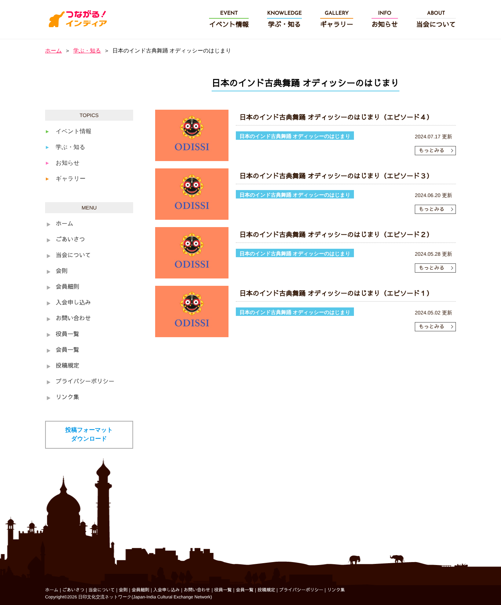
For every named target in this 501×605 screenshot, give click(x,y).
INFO (385, 20)
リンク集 (67, 398)
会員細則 (67, 287)
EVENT (229, 20)
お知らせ (68, 163)
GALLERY (336, 20)
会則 (61, 271)
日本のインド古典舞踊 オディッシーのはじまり (294, 136)
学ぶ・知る (87, 51)
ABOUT (436, 20)
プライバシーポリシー (85, 382)
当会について (73, 256)
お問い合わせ (73, 319)
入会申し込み (73, 303)
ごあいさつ (70, 240)
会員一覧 (67, 350)
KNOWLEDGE (284, 20)
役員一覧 (67, 335)
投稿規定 (67, 366)
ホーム (53, 51)
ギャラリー (71, 179)
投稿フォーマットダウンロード (89, 434)
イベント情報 (74, 131)
